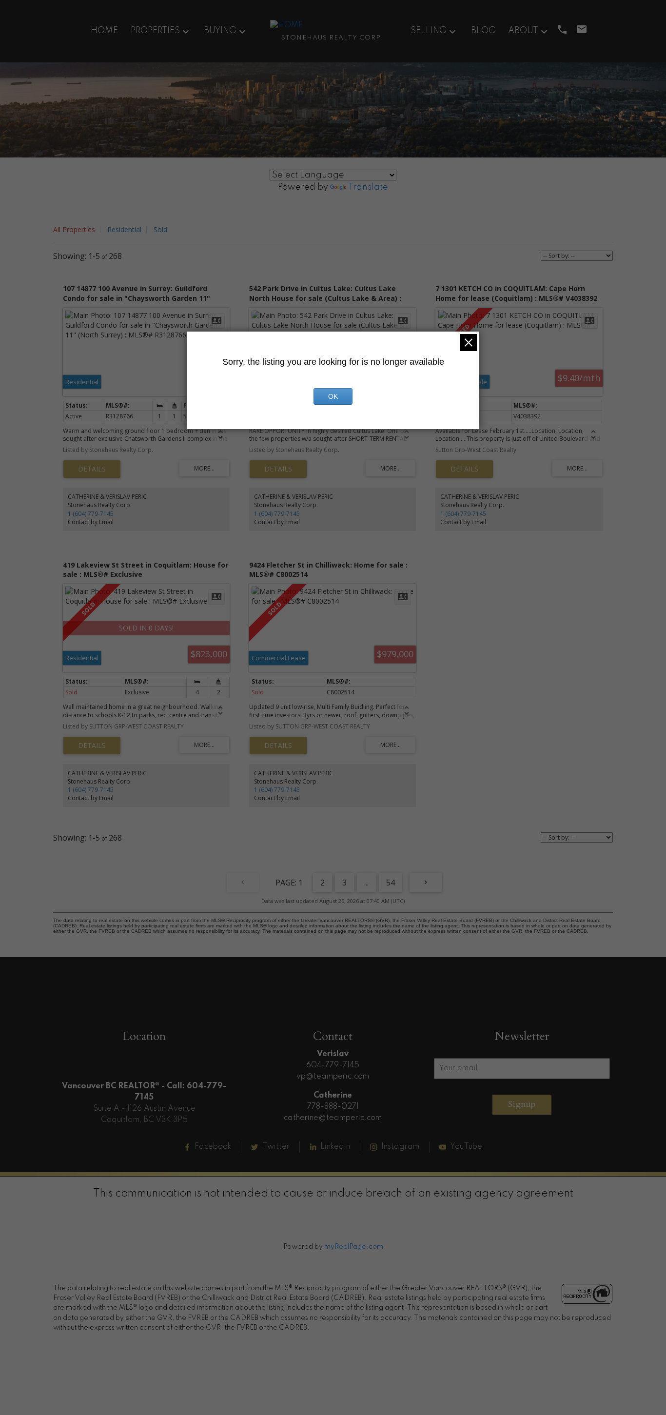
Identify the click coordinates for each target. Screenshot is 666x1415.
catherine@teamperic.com (333, 1118)
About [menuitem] (523, 30)
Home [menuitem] (104, 30)
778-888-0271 (333, 1107)
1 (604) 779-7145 (91, 514)
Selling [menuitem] (429, 30)
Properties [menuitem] (155, 30)
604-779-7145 (332, 1065)
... (366, 882)
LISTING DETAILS (91, 469)
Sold (160, 229)
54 (390, 882)
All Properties (74, 229)
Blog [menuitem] (483, 30)
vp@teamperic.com (332, 1077)
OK (333, 396)
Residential (124, 229)
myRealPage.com (353, 1246)
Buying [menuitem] (220, 30)
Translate (368, 187)
